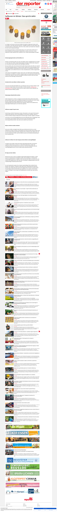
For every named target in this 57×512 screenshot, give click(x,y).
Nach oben (8, 179)
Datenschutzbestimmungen (29, 507)
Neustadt (23, 9)
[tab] (7, 18)
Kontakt (6, 0)
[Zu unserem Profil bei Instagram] (51, 4)
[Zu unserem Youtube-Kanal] (48, 4)
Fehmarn (17, 9)
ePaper (7, 505)
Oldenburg (29, 9)
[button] (51, 0)
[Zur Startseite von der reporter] (28, 4)
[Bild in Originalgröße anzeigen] (22, 30)
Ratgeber (48, 9)
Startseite (14, 11)
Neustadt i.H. (43, 80)
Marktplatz (44, 0)
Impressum (14, 0)
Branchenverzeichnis (33, 0)
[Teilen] (38, 13)
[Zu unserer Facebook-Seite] (46, 4)
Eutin (10, 9)
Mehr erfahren (25, 175)
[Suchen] (40, 7)
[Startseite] (6, 9)
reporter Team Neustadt (44, 94)
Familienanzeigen (39, 0)
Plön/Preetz (36, 9)
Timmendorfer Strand (45, 82)
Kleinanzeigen (49, 0)
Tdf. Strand (42, 9)
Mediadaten (10, 0)
